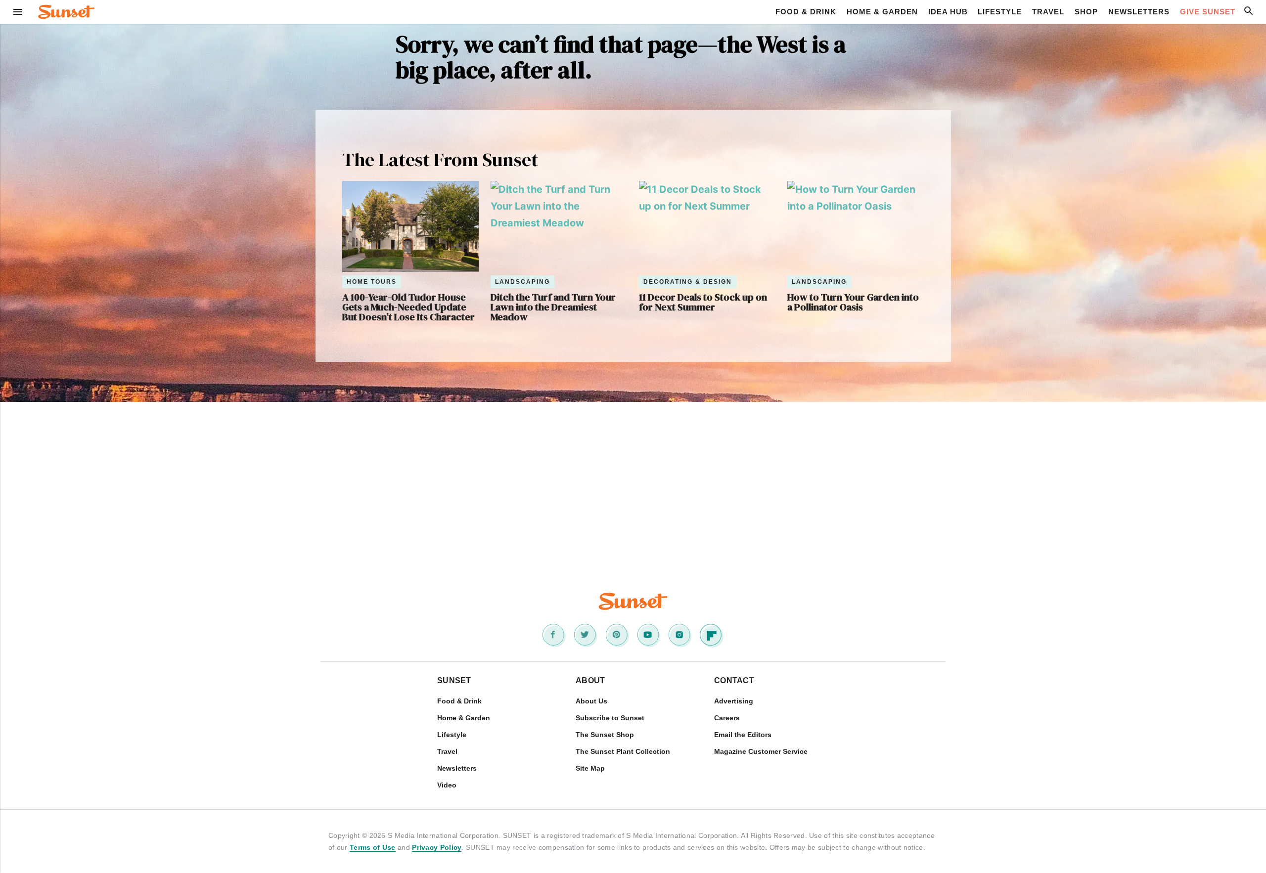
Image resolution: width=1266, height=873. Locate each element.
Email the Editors (742, 735)
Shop (1086, 11)
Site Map (590, 768)
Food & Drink (805, 11)
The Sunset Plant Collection (623, 751)
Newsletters (1139, 11)
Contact (734, 680)
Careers (727, 718)
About (590, 680)
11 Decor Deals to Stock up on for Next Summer (703, 302)
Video (446, 785)
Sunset (454, 680)
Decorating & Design (687, 282)
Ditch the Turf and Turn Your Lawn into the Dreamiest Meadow (553, 307)
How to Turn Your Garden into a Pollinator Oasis (853, 302)
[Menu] (18, 12)
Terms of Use (373, 847)
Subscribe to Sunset (610, 718)
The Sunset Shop (605, 735)
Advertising (733, 701)
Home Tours (372, 282)
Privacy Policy (436, 847)
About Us (591, 701)
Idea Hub (948, 11)
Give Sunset (1207, 11)
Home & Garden (882, 11)
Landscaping (522, 282)
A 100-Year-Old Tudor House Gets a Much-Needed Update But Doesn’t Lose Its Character (408, 307)
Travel (1048, 11)
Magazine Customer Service (761, 751)
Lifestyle (1000, 11)
